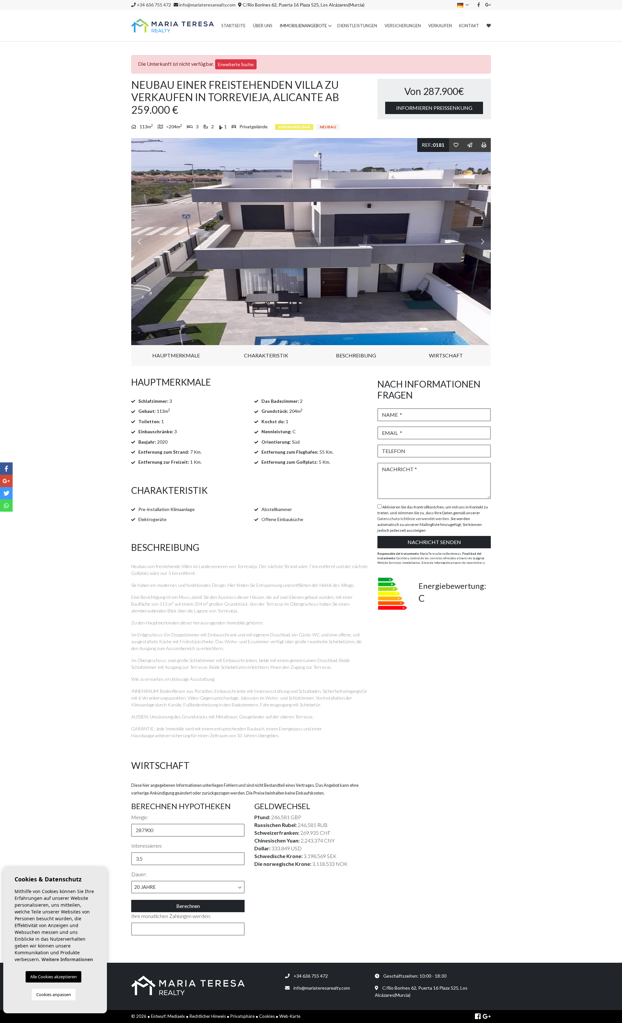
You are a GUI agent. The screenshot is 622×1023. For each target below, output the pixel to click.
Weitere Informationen (67, 959)
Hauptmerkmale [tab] (176, 355)
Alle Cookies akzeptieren (53, 977)
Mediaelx (176, 1016)
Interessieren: (146, 846)
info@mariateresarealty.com (207, 4)
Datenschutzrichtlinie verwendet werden (413, 518)
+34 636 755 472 (153, 4)
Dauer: (139, 874)
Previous (139, 241)
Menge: (139, 817)
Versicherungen (403, 25)
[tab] (249, 382)
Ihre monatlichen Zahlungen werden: (171, 916)
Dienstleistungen (357, 25)
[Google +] (488, 4)
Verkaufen (440, 25)
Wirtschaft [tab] (446, 355)
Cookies (267, 1016)
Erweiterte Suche (236, 64)
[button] (188, 887)
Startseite (233, 25)
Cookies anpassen (53, 994)
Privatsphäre (242, 1016)
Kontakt (469, 25)
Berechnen (188, 906)
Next (483, 241)
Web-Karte (289, 1016)
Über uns (262, 25)
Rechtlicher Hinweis (208, 1016)
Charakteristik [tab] (266, 355)
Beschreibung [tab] (356, 355)
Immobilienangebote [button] (303, 25)
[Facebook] (479, 4)
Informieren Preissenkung (434, 108)
